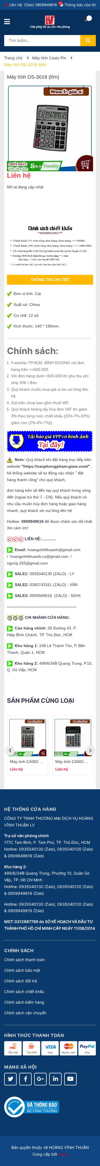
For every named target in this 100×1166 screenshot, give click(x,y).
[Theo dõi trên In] (55, 1079)
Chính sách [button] (19, 950)
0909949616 (46, 5)
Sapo (63, 1154)
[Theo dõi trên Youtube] (70, 1079)
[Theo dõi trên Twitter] (10, 1079)
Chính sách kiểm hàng (24, 1002)
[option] (27, 745)
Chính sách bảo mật (22, 970)
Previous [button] (10, 750)
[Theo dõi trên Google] (40, 1079)
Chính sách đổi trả (20, 980)
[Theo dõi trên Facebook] (25, 1079)
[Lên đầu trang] (90, 1139)
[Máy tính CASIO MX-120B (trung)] (72, 737)
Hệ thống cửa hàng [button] (30, 809)
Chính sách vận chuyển (25, 1012)
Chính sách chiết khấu (24, 991)
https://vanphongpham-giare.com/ (55, 466)
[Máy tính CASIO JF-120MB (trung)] (27, 737)
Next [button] (90, 750)
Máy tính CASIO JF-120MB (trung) (40, 761)
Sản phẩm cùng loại (40, 700)
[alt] (50, 246)
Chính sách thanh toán (24, 959)
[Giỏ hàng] (87, 23)
